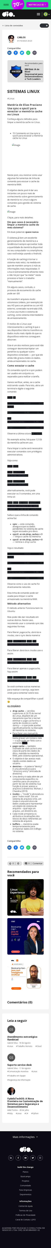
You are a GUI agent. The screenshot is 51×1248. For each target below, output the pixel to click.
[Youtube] (25, 1157)
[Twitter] (22, 53)
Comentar (37, 863)
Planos (25, 1172)
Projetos (25, 1181)
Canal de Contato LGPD (25, 1219)
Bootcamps (25, 1176)
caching (23, 259)
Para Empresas (25, 1190)
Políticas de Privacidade (25, 1215)
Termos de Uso (25, 1210)
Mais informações (24, 1137)
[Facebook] (16, 53)
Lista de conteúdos (14, 26)
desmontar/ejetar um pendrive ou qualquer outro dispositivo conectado (23, 351)
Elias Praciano (32, 105)
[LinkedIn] (9, 53)
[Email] (34, 53)
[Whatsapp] (28, 53)
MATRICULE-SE (36, 4)
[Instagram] (40, 1157)
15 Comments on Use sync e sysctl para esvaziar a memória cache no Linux (28, 136)
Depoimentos (25, 1194)
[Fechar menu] (38, 14)
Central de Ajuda (26, 1206)
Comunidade (25, 1185)
